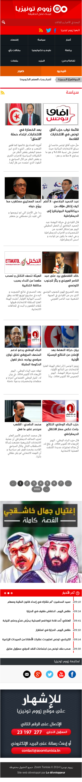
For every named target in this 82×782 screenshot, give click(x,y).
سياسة (41, 40)
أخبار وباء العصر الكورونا (35, 80)
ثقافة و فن (68, 61)
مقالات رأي (14, 51)
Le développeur (55, 772)
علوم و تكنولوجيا (41, 51)
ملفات (14, 61)
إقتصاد (14, 40)
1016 (37, 489)
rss (3, 94)
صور (20, 71)
